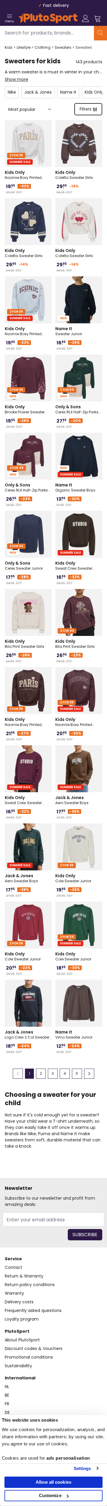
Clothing (43, 47)
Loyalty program (22, 1319)
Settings (82, 1468)
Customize (50, 1495)
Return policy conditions (30, 1285)
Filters (86, 109)
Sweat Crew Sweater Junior (73, 565)
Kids (8, 47)
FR (7, 1404)
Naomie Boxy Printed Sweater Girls (23, 174)
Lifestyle (24, 47)
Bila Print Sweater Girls (24, 643)
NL (7, 1387)
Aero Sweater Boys (72, 800)
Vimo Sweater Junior (73, 1034)
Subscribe (85, 1234)
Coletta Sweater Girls (74, 174)
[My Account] (85, 18)
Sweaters (63, 47)
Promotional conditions (29, 1357)
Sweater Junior (68, 331)
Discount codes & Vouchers (33, 1348)
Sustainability (18, 1366)
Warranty (14, 1293)
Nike (12, 92)
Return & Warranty (24, 1276)
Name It (68, 92)
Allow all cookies (53, 1482)
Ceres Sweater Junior (24, 565)
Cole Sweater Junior (73, 878)
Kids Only (94, 92)
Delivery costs (19, 1302)
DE (7, 1412)
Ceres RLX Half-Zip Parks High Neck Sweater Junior (78, 409)
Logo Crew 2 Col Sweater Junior (27, 1034)
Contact (13, 1267)
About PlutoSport (22, 1340)
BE (7, 1395)
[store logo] (48, 18)
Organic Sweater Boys (75, 487)
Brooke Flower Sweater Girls (25, 409)
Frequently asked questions (33, 1310)
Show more (16, 79)
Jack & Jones (38, 92)
